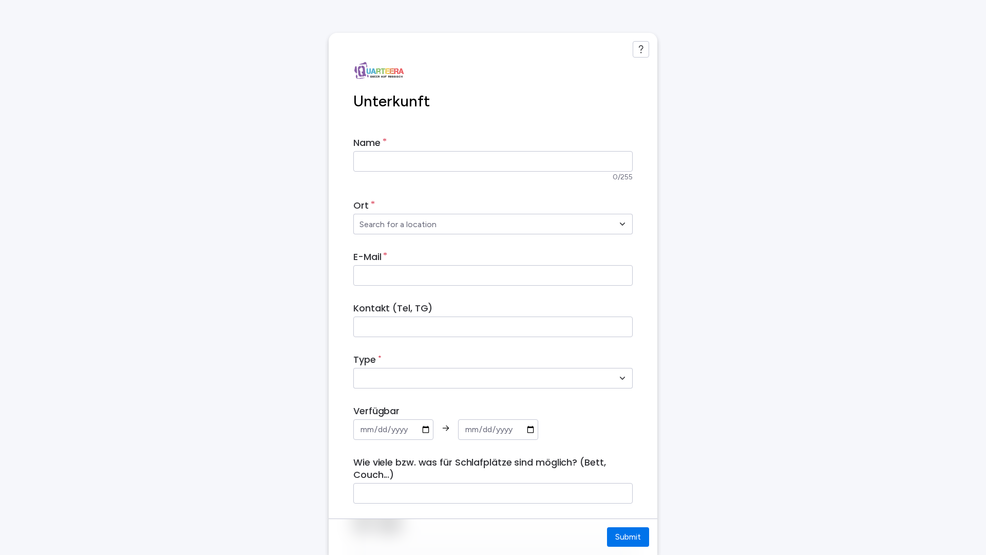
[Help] (641, 49)
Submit (628, 537)
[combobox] (481, 224)
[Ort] (622, 224)
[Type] (622, 378)
